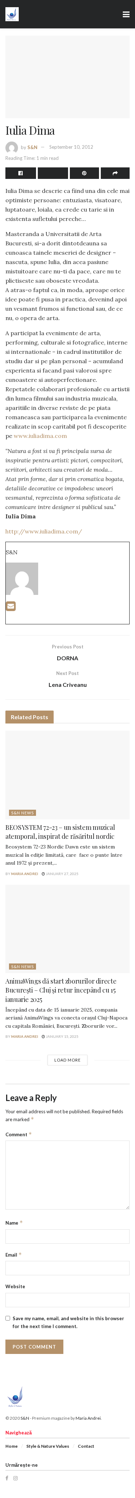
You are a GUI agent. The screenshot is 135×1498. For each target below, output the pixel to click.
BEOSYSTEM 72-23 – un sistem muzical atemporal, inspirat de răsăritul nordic (60, 832)
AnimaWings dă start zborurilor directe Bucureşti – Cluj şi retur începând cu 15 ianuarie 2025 (60, 990)
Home (11, 1446)
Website (15, 1286)
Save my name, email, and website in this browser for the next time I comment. (68, 1322)
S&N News (22, 812)
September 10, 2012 (71, 147)
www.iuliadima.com (40, 435)
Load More (67, 1060)
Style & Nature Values (47, 1446)
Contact (86, 1446)
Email (13, 1254)
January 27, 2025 (61, 873)
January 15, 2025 (61, 1036)
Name (14, 1222)
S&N (32, 147)
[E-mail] (10, 608)
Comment (18, 1134)
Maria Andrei (24, 873)
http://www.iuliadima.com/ (43, 531)
